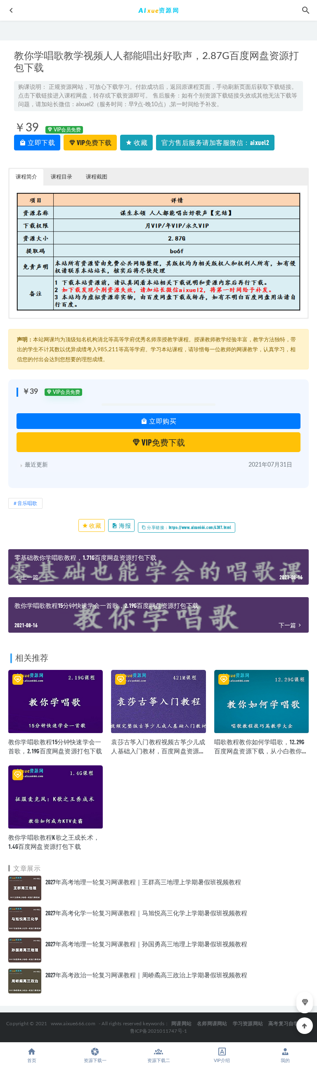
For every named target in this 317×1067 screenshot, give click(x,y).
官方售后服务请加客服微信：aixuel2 (215, 142)
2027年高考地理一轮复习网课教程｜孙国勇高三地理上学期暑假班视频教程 (146, 944)
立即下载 (40, 142)
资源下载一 (95, 1060)
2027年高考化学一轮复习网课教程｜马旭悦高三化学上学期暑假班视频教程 (146, 913)
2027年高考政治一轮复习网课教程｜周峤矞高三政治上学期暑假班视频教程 (146, 975)
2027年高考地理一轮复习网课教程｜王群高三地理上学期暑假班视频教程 (143, 882)
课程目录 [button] (61, 177)
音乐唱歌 (27, 503)
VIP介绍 (222, 1060)
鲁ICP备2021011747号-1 (158, 1031)
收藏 (140, 142)
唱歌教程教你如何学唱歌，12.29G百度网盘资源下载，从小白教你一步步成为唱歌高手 (261, 751)
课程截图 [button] (96, 177)
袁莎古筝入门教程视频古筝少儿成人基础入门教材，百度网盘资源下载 (158, 751)
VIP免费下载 (93, 142)
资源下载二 (158, 1060)
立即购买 (162, 421)
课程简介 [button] (26, 177)
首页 (31, 1060)
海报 (124, 525)
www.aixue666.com (73, 1023)
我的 (285, 1060)
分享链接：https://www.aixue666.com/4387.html (189, 527)
